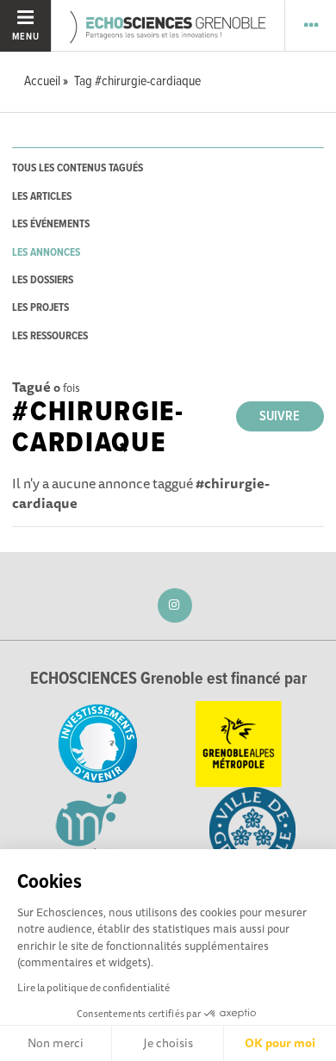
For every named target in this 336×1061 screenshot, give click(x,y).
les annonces (46, 252)
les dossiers (42, 280)
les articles (42, 196)
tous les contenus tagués (77, 168)
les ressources (50, 336)
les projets (40, 308)
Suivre (279, 416)
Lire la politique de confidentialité (93, 987)
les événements (51, 224)
